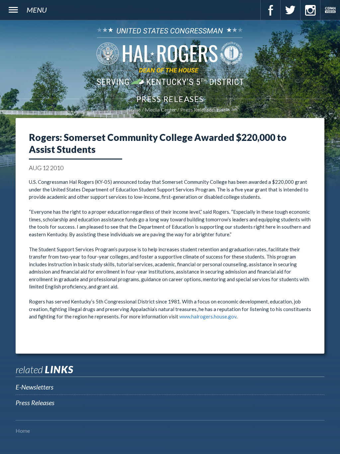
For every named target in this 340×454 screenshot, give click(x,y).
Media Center (160, 109)
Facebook (270, 10)
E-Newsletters (34, 387)
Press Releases (197, 109)
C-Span (330, 10)
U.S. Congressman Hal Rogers (170, 56)
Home (134, 109)
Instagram (310, 10)
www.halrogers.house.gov (207, 316)
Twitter (290, 10)
